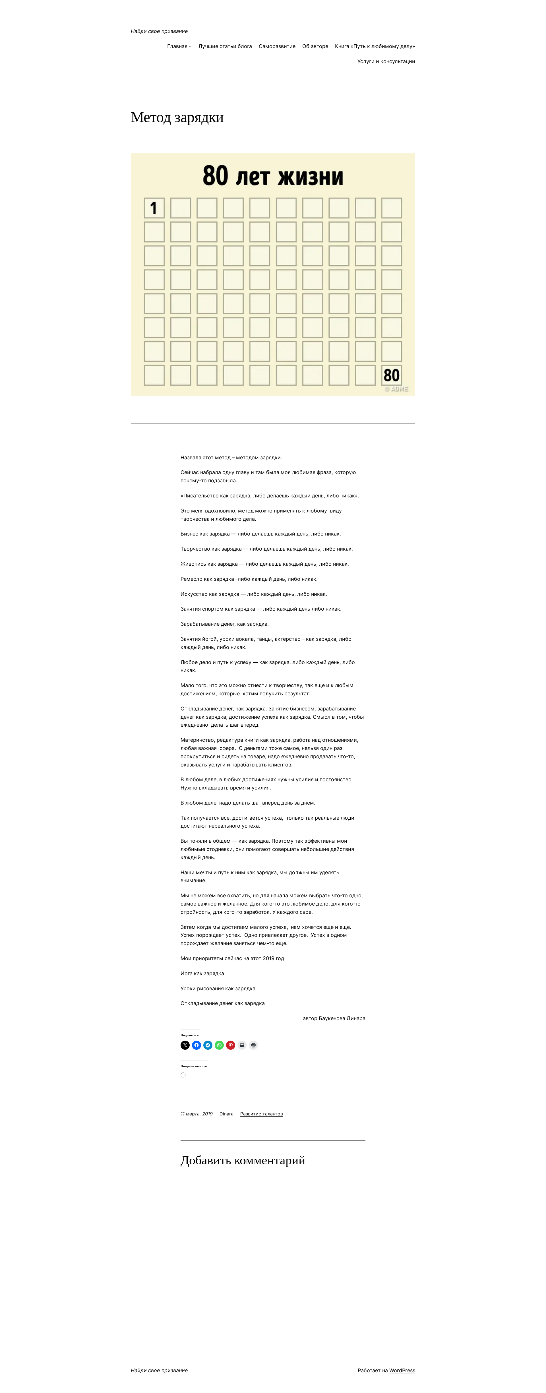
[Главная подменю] (190, 46)
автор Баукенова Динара (334, 1018)
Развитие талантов (261, 1114)
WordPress (402, 1370)
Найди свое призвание (159, 31)
